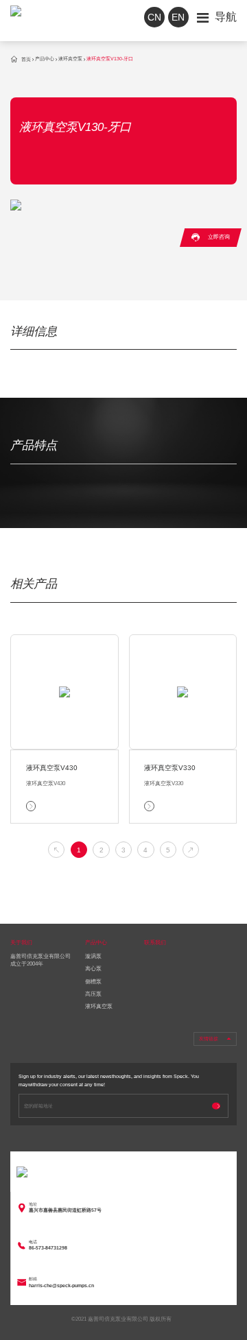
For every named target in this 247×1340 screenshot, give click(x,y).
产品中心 (44, 59)
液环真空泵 (70, 59)
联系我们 (155, 943)
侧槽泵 (93, 982)
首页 (20, 59)
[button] (56, 849)
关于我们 (21, 943)
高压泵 (93, 994)
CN (154, 17)
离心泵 (93, 969)
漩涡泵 (93, 956)
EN (178, 17)
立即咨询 (210, 237)
